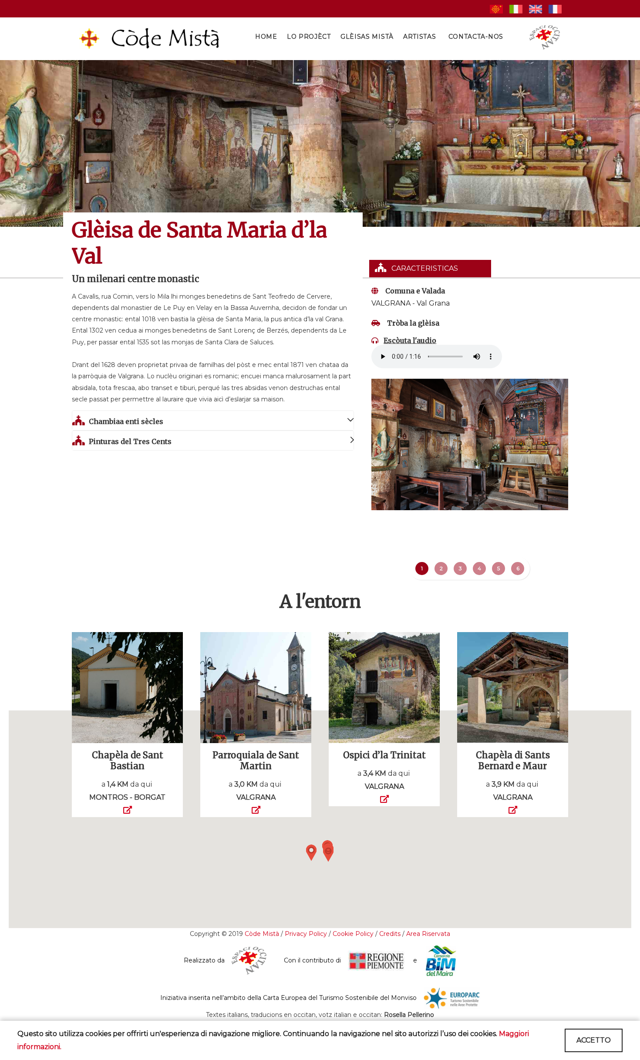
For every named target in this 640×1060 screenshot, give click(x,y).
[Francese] (555, 8)
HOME (266, 36)
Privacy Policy (306, 934)
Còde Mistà (262, 934)
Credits (390, 934)
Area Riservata (428, 934)
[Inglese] (535, 8)
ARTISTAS (419, 36)
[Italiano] (515, 8)
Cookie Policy (353, 934)
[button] (311, 852)
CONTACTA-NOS (475, 36)
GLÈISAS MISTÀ (367, 36)
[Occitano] (496, 8)
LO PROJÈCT (309, 36)
